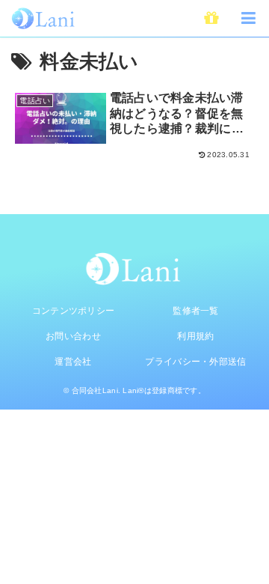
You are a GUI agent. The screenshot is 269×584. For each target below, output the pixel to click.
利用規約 (195, 336)
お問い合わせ (73, 336)
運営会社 (73, 361)
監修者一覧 (195, 310)
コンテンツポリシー (73, 310)
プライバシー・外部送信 (195, 361)
